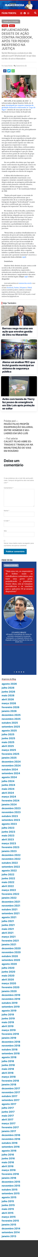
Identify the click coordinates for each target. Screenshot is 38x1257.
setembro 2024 (11, 773)
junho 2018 (8, 1065)
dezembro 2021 (11, 901)
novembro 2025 (11, 718)
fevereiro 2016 (10, 1174)
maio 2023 (8, 835)
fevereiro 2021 (10, 940)
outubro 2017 (9, 1096)
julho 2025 (8, 734)
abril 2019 (7, 1026)
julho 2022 (8, 874)
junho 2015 (8, 1205)
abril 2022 (8, 886)
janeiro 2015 (9, 1224)
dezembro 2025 (11, 715)
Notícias (12, 26)
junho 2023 (8, 831)
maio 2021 (8, 929)
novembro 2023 (11, 812)
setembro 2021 (11, 913)
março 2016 (9, 1170)
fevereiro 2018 (10, 1080)
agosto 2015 (9, 1197)
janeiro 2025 (9, 757)
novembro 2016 (11, 1139)
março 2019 (9, 1030)
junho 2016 (8, 1158)
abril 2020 (8, 979)
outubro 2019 (9, 1002)
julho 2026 (8, 687)
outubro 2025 (10, 722)
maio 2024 (8, 788)
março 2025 (9, 750)
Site (5, 531)
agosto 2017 (9, 1104)
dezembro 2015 (11, 1181)
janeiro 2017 (9, 1131)
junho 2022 (8, 878)
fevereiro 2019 (10, 1034)
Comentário (8, 488)
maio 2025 (8, 742)
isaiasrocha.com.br (25, 283)
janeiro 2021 (9, 944)
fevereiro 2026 (10, 707)
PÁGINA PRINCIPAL (9, 13)
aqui (23, 257)
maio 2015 (8, 1209)
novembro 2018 (11, 1045)
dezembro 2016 (11, 1135)
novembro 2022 (11, 858)
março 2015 (9, 1216)
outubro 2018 (9, 1049)
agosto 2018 (9, 1057)
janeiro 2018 (9, 1084)
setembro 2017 (10, 1100)
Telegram (22, 288)
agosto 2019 (9, 1010)
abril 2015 (7, 1212)
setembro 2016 (11, 1146)
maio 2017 (8, 1115)
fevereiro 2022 (10, 894)
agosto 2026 (9, 683)
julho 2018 (8, 1061)
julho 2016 (8, 1154)
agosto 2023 (9, 823)
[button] (14, 672)
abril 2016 (7, 1166)
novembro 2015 (11, 1185)
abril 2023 (8, 839)
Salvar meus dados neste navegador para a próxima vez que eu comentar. (19, 544)
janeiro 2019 (9, 1037)
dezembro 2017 (11, 1088)
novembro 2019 (11, 999)
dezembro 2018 (11, 1041)
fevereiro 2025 (10, 753)
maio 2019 (8, 1022)
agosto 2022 (9, 870)
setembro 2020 (11, 960)
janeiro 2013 (9, 1236)
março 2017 (8, 1123)
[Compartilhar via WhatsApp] (13, 70)
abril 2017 (7, 1119)
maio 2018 (8, 1068)
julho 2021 (8, 921)
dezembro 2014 (11, 1228)
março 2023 (9, 843)
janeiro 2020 (9, 991)
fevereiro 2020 (10, 987)
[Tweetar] (9, 70)
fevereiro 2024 (10, 800)
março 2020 (9, 983)
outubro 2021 (9, 909)
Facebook (10, 288)
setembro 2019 (11, 1006)
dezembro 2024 (11, 761)
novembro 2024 (11, 765)
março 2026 (9, 703)
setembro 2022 (11, 866)
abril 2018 (7, 1072)
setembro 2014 (11, 1232)
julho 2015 (8, 1201)
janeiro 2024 (9, 804)
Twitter (16, 288)
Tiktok (29, 288)
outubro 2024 (10, 769)
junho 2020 (8, 971)
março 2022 (9, 890)
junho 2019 (8, 1018)
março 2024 (9, 796)
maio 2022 (8, 882)
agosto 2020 (9, 964)
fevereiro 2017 (10, 1127)
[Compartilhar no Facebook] (5, 70)
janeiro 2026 (9, 711)
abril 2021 (7, 932)
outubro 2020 (10, 956)
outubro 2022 (10, 862)
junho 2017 (8, 1111)
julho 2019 (8, 1014)
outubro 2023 (10, 816)
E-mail (7, 521)
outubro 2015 (9, 1189)
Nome (6, 511)
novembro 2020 (11, 952)
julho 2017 (8, 1107)
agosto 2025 (9, 730)
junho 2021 (8, 925)
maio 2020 (8, 975)
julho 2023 (8, 827)
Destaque (5, 26)
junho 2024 (8, 785)
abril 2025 (8, 746)
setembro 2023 (11, 820)
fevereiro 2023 (10, 847)
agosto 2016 (9, 1150)
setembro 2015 (11, 1193)
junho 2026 (8, 691)
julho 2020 (8, 967)
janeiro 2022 (9, 897)
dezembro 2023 (11, 808)
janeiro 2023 (9, 851)
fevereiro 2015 (10, 1220)
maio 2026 (8, 695)
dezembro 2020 (11, 948)
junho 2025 (8, 738)
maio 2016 (8, 1162)
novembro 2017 (11, 1092)
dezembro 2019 (11, 995)
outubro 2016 (9, 1143)
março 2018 (9, 1076)
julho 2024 (8, 781)
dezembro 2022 (11, 855)
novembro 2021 (11, 905)
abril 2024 (8, 792)
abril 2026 (8, 699)
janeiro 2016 (9, 1177)
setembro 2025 (11, 726)
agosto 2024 (9, 777)
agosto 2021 (9, 917)
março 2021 (9, 936)
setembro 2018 (11, 1053)
